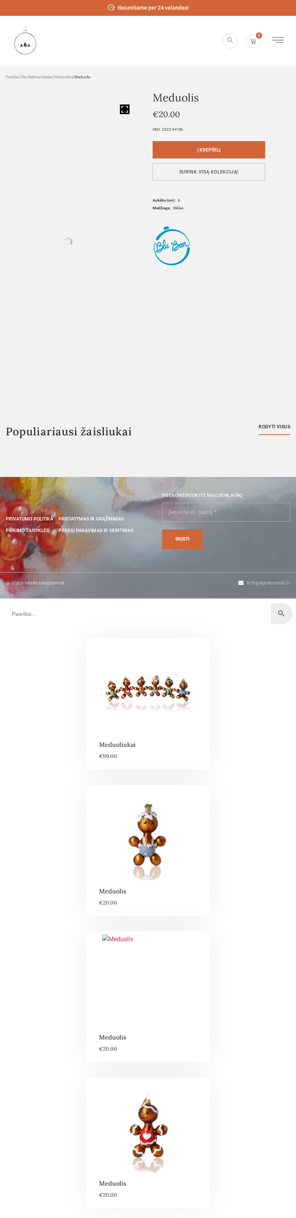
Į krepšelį (208, 150)
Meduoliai (63, 77)
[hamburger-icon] (277, 41)
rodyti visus (274, 427)
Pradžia (12, 77)
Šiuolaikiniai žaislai (36, 77)
